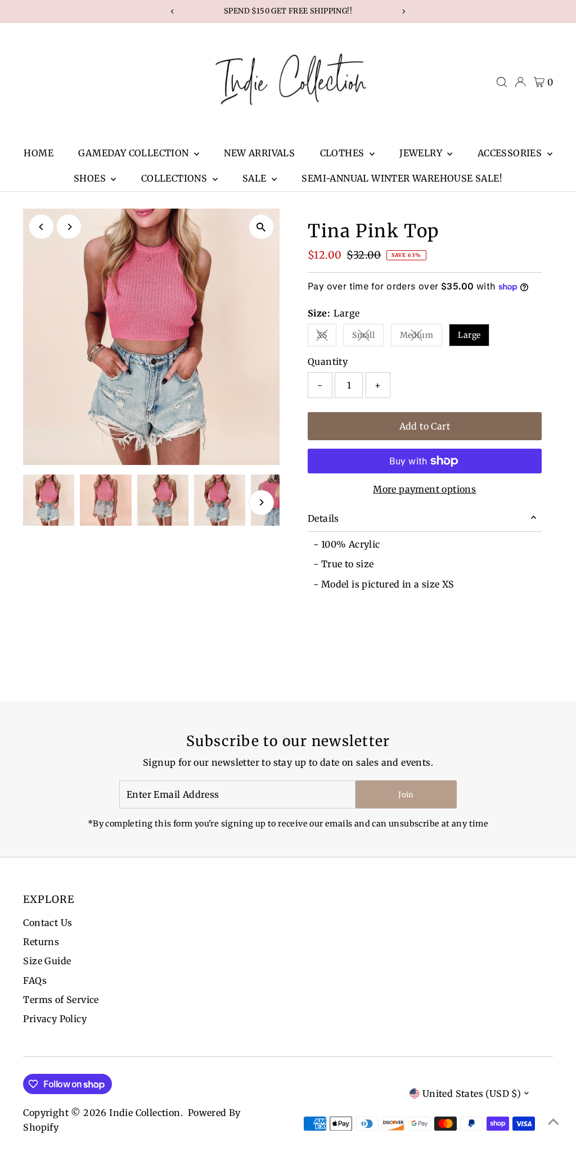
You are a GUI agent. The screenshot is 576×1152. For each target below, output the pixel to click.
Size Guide (47, 960)
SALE (255, 178)
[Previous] (41, 227)
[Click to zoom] (261, 227)
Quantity (328, 361)
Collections (175, 178)
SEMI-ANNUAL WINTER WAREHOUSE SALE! (402, 178)
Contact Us (47, 922)
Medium (421, 337)
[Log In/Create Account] (520, 82)
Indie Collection (144, 1112)
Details (323, 518)
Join (405, 794)
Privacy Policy (55, 1018)
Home (38, 153)
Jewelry (421, 153)
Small (368, 337)
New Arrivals (259, 153)
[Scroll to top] (553, 1121)
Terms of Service (60, 999)
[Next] (69, 227)
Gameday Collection (134, 153)
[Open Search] (502, 82)
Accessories (511, 153)
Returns (41, 941)
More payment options (424, 489)
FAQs (35, 980)
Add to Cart (424, 426)
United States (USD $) (471, 1093)
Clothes (343, 153)
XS (326, 337)
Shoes (91, 178)
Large (469, 335)
